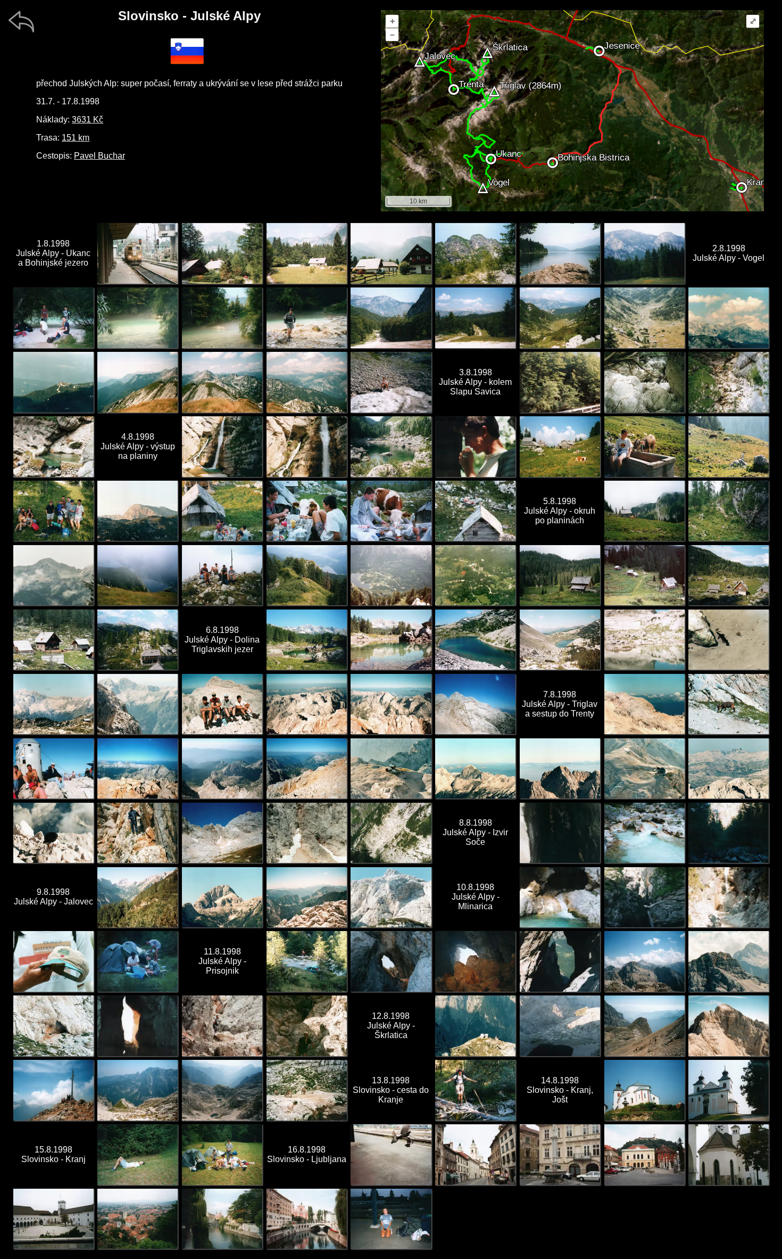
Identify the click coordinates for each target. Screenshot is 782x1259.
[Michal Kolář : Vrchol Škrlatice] (53, 1090)
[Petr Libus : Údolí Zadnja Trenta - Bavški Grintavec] (137, 897)
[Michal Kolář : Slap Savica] (222, 446)
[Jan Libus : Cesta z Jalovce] (391, 897)
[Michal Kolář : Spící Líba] (137, 1154)
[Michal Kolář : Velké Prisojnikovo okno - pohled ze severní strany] (391, 961)
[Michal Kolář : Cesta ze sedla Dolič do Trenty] (391, 833)
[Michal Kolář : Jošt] (644, 1090)
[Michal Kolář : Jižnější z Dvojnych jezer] (307, 640)
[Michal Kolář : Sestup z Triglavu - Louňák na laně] (137, 833)
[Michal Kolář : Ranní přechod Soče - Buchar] (475, 1090)
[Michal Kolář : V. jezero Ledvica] (475, 640)
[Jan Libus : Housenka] (53, 961)
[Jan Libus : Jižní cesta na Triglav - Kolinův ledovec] (307, 833)
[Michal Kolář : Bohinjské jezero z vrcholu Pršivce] (137, 575)
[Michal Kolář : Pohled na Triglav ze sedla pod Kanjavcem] (475, 704)
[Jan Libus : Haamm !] (475, 446)
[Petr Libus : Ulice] (475, 1154)
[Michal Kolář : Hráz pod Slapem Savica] (728, 382)
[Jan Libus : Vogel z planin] (53, 575)
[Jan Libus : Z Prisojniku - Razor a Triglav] (728, 961)
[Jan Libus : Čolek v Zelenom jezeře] (728, 640)
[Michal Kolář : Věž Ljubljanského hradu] (728, 1154)
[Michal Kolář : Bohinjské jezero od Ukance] (560, 253)
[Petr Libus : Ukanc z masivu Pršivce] (391, 575)
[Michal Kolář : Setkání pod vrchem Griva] (53, 511)
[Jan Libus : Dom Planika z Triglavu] (391, 768)
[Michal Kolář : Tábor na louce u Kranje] (222, 1154)
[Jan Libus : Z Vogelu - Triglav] (728, 317)
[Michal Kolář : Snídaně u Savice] (53, 317)
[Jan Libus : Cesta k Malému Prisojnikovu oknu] (53, 1025)
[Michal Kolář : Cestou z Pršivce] (307, 575)
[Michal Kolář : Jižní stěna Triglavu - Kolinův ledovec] (222, 833)
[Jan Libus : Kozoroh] (728, 704)
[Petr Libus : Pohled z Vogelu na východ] (137, 382)
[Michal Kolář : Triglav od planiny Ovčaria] (137, 640)
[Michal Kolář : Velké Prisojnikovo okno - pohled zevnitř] (475, 961)
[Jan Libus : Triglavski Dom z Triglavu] (644, 768)
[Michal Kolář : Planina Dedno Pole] (728, 575)
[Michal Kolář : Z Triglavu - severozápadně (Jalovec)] (137, 768)
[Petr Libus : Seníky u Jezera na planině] (644, 575)
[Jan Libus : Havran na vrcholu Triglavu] (53, 833)
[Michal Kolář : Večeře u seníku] (222, 511)
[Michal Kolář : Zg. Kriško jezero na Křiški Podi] (560, 1025)
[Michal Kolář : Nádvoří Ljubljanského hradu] (53, 1219)
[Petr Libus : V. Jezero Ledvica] (560, 640)
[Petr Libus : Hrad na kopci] (644, 1154)
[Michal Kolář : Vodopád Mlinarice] (644, 897)
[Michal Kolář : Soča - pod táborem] (644, 833)
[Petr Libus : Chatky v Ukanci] (222, 253)
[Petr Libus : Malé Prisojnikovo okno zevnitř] (137, 1025)
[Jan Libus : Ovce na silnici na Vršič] (307, 961)
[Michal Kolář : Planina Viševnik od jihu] (560, 446)
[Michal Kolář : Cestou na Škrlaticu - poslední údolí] (644, 1025)
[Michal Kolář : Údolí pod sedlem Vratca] (560, 317)
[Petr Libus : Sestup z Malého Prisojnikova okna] (222, 1025)
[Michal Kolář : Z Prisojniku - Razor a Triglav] (644, 961)
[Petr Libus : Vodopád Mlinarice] (728, 897)
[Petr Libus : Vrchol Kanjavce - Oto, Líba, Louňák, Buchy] (222, 704)
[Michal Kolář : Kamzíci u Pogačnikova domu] (307, 1090)
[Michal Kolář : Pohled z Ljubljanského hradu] (137, 1219)
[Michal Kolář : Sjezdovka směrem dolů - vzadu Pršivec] (391, 317)
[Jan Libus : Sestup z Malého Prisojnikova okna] (307, 1025)
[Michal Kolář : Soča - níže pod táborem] (728, 833)
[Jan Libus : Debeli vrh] (137, 511)
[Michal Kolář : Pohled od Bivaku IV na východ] (137, 1090)
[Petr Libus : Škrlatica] (728, 1025)
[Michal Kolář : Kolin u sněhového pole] (391, 382)
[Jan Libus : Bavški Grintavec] (222, 897)
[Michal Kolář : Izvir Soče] (560, 833)
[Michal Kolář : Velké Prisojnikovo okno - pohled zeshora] (560, 961)
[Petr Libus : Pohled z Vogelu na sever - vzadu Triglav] (307, 382)
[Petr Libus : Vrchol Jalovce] (307, 897)
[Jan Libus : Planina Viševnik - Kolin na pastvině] (728, 446)
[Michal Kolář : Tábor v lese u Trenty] (137, 961)
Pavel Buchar (99, 155)
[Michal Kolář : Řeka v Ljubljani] (222, 1219)
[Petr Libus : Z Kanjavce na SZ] (391, 704)
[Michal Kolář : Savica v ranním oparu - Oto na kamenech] (307, 317)
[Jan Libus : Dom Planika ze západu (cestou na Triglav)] (644, 704)
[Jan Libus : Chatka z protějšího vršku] (475, 511)
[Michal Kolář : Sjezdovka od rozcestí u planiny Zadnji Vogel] (475, 317)
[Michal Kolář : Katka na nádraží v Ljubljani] (391, 1219)
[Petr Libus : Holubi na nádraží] (391, 1154)
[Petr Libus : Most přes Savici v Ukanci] (560, 382)
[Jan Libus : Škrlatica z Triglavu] (560, 768)
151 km (75, 137)
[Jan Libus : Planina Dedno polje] (53, 640)
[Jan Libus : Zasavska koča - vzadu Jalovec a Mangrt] (53, 704)
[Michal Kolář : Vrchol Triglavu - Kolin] (53, 768)
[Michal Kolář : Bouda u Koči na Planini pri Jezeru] (560, 575)
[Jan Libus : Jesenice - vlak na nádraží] (137, 253)
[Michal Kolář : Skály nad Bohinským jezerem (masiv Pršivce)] (475, 253)
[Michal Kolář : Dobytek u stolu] (307, 511)
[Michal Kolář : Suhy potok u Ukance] (644, 382)
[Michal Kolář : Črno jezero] (391, 446)
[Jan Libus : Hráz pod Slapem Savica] (53, 446)
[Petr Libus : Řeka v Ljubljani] (307, 1219)
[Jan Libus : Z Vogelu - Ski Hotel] (53, 382)
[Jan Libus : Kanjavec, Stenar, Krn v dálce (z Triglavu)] (728, 768)
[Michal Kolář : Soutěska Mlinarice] (560, 897)
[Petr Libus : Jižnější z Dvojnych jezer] (391, 640)
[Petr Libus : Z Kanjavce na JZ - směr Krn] (307, 704)
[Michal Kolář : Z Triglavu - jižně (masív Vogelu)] (222, 768)
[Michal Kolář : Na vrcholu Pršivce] (222, 575)
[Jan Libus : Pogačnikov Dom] (475, 1025)
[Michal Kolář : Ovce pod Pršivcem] (728, 511)
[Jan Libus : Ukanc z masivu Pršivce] (475, 575)
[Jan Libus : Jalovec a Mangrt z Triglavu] (475, 768)
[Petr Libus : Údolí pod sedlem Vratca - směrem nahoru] (644, 317)
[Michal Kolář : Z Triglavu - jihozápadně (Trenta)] (307, 768)
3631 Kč (87, 119)
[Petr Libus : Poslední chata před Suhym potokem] (307, 253)
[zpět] (21, 21)
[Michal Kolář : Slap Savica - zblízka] (307, 446)
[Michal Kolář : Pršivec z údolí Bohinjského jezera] (644, 253)
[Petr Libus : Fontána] (560, 1154)
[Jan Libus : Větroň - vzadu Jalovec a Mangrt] (137, 704)
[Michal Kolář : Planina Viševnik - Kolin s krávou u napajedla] (644, 446)
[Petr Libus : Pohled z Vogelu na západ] (222, 382)
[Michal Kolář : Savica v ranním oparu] (137, 317)
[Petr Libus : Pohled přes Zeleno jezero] (644, 640)
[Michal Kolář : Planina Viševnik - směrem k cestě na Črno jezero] (644, 511)
